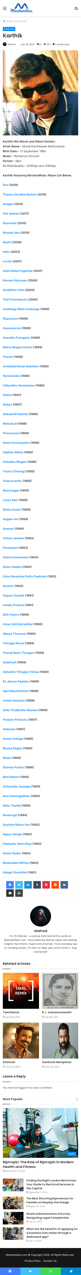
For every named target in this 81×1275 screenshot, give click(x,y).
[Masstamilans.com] (21, 8)
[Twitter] (19, 885)
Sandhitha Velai (13, 290)
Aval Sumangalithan (16, 796)
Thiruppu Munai (13, 643)
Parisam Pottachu (15, 719)
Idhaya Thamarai (14, 633)
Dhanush (9, 1062)
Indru (6, 252)
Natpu (7, 758)
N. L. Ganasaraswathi (56, 1012)
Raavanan (10, 223)
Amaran (8, 586)
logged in (23, 1087)
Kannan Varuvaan (15, 280)
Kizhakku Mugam (15, 462)
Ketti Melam (11, 777)
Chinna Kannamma (15, 557)
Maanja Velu (11, 232)
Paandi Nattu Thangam (18, 653)
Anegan (8, 204)
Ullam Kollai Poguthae (18, 271)
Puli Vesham (11, 213)
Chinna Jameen (13, 538)
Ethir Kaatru (11, 614)
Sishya (7, 404)
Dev (5, 185)
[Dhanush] (21, 1041)
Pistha (7, 395)
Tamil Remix (11, 1012)
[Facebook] (10, 885)
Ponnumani (10, 548)
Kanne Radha (12, 853)
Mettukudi (10, 423)
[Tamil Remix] (21, 991)
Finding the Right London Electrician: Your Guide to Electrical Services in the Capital (51, 1184)
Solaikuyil (9, 662)
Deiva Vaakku (12, 567)
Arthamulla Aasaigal (17, 786)
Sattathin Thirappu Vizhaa (21, 672)
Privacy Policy (32, 1260)
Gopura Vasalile (13, 595)
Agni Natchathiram (16, 691)
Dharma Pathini (13, 767)
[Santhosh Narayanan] (60, 1041)
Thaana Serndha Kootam (20, 194)
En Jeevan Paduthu (16, 681)
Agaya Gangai (12, 834)
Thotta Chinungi (14, 471)
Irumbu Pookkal (13, 605)
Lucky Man (10, 500)
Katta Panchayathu (16, 442)
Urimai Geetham (14, 700)
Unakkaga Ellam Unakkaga (21, 309)
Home (9, 21)
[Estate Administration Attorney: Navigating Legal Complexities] (13, 1218)
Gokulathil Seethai (15, 414)
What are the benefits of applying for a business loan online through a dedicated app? (52, 1233)
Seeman (8, 528)
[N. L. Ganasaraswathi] (60, 991)
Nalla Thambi (12, 805)
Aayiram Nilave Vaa (16, 824)
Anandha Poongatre (16, 337)
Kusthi (7, 242)
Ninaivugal (10, 815)
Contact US (50, 1260)
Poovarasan (11, 433)
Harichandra (11, 376)
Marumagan (11, 490)
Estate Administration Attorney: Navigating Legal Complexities (48, 1216)
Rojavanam (10, 318)
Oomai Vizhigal (13, 738)
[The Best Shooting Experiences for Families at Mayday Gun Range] (13, 1203)
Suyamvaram (12, 328)
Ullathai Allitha (13, 452)
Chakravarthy (12, 481)
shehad (11, 44)
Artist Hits (21, 21)
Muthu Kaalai (12, 509)
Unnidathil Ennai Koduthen (21, 366)
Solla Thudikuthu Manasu (20, 710)
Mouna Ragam (12, 748)
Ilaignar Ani (10, 519)
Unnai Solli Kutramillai (18, 624)
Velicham (9, 729)
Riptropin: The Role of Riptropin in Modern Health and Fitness (38, 1164)
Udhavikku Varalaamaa (19, 385)
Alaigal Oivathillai (15, 872)
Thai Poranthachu (15, 299)
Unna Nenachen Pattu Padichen (25, 576)
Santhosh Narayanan (56, 1062)
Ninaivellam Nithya (16, 863)
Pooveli (8, 357)
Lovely (7, 261)
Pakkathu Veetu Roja (17, 844)
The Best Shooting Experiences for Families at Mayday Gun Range (49, 1200)
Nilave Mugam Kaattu (17, 347)
